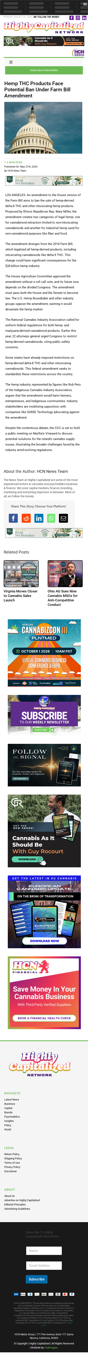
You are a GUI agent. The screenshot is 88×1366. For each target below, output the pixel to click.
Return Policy (11, 1154)
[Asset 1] (44, 23)
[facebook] (71, 18)
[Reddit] (26, 518)
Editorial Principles (15, 1204)
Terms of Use (12, 1162)
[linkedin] (84, 18)
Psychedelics (12, 1116)
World (7, 1129)
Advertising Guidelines (17, 1208)
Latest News (11, 1099)
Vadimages (51, 1347)
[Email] (63, 518)
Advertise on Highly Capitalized (22, 1200)
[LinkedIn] (38, 518)
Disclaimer (10, 1171)
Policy (7, 1125)
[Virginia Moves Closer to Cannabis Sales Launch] (21, 574)
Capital (8, 1108)
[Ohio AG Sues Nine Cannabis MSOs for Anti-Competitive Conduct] (65, 574)
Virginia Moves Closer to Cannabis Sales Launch (20, 595)
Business (9, 1103)
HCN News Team (17, 170)
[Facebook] (13, 518)
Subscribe (36, 1279)
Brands (8, 1112)
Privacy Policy (12, 1167)
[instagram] (78, 18)
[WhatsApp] (51, 518)
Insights (9, 1120)
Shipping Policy (13, 1158)
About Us (9, 1195)
